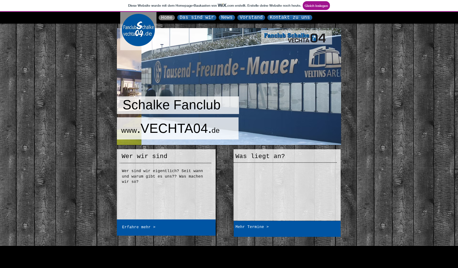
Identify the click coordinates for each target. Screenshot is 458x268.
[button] (229, 86)
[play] (331, 141)
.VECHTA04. (170, 128)
